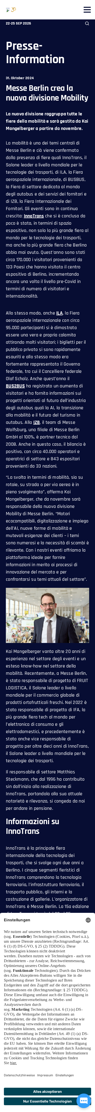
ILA (59, 313)
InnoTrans (34, 216)
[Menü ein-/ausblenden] (87, 9)
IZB (36, 422)
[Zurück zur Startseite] (8, 10)
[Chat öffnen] (83, 1101)
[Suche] (87, 23)
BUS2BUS (15, 386)
